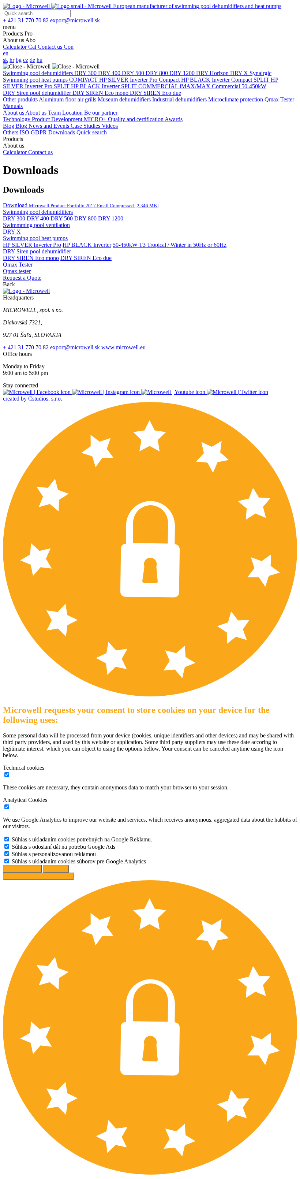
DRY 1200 (182, 73)
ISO (25, 132)
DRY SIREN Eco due (155, 93)
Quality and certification (136, 119)
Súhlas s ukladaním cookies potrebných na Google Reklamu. (82, 839)
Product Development (58, 119)
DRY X (240, 73)
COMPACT (84, 80)
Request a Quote (22, 278)
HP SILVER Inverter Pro (32, 245)
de (32, 60)
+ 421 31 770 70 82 (26, 347)
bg (19, 60)
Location (73, 112)
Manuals (13, 106)
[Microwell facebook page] (37, 392)
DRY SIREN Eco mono (101, 93)
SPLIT (262, 80)
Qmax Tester (279, 99)
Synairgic (260, 73)
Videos (110, 126)
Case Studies (86, 126)
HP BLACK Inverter (87, 245)
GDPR (39, 132)
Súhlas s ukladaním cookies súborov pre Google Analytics (79, 861)
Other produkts (21, 99)
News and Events (50, 126)
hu (39, 60)
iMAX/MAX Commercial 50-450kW (223, 86)
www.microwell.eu (123, 347)
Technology (17, 119)
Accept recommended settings (38, 876)
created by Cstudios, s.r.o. (32, 398)
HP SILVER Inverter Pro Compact (140, 80)
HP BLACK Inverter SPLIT (104, 86)
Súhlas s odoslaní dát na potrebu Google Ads (63, 847)
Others (11, 132)
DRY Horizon (213, 73)
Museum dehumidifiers (125, 99)
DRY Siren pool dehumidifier (37, 93)
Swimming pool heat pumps (36, 80)
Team (55, 112)
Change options (22, 868)
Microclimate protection (236, 99)
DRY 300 (86, 73)
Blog (9, 126)
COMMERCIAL (159, 86)
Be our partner (100, 112)
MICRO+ (96, 119)
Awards (174, 119)
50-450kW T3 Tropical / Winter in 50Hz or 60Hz (169, 245)
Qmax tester (17, 271)
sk (5, 60)
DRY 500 (134, 73)
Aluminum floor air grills (68, 99)
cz (25, 60)
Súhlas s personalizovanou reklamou (54, 854)
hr (12, 60)
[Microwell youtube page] (174, 392)
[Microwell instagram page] (106, 392)
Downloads (62, 132)
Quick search (91, 132)
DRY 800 (157, 73)
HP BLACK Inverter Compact (217, 80)
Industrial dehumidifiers (180, 99)
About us (14, 112)
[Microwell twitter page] (237, 392)
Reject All (56, 868)
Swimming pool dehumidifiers (38, 73)
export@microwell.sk (75, 347)
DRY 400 (110, 73)
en (5, 53)
